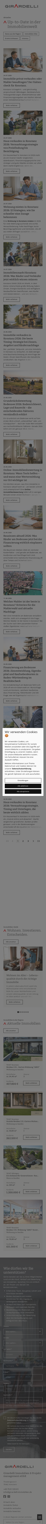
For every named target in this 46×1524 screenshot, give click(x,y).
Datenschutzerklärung (21, 768)
